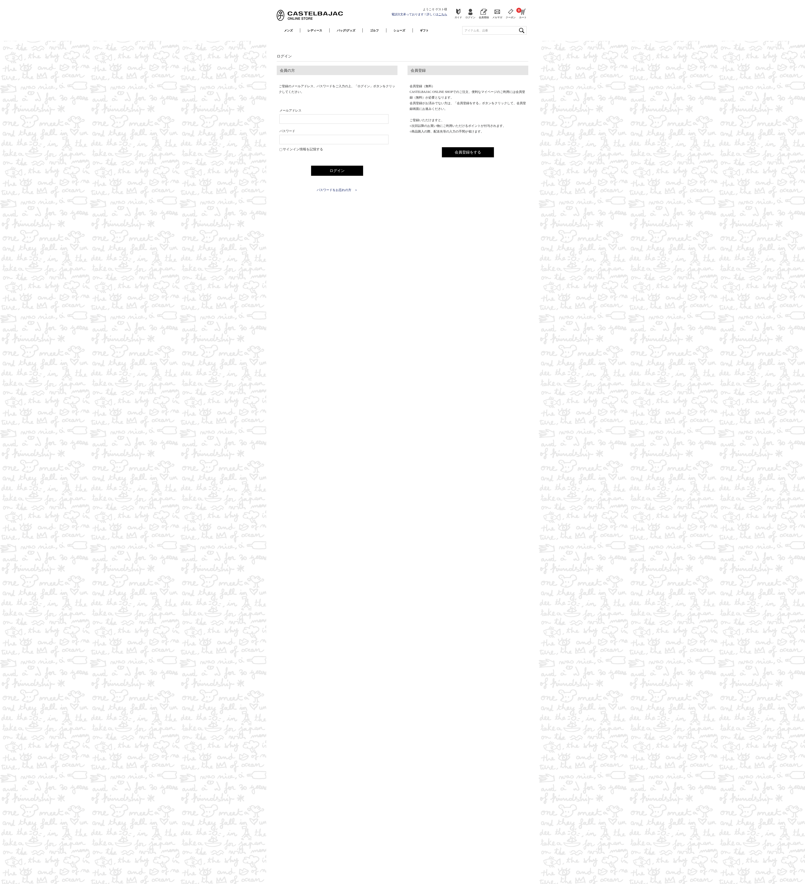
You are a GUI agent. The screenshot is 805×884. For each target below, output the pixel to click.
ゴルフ (374, 30)
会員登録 (484, 17)
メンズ (288, 30)
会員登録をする (468, 152)
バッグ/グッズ (346, 30)
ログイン (470, 17)
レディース (315, 30)
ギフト (424, 30)
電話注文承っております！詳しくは (419, 14)
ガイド (458, 17)
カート (523, 14)
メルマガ (497, 17)
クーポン (511, 17)
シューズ (399, 30)
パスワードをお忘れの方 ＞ (337, 190)
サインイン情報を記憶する (303, 149)
